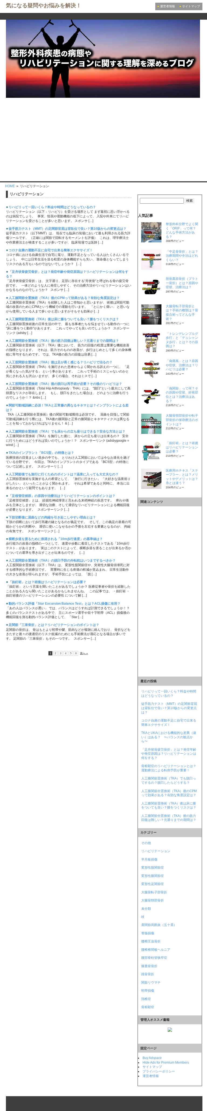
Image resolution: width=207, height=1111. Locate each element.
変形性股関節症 (152, 867)
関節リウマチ (151, 982)
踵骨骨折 (147, 974)
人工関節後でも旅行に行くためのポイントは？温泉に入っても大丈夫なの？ (64, 474)
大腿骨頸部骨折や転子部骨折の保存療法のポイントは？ (182, 420)
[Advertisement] (103, 138)
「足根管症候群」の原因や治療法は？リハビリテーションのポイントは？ (62, 496)
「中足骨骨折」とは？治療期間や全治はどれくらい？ (182, 256)
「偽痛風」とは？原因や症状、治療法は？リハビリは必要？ (182, 365)
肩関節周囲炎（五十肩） (159, 925)
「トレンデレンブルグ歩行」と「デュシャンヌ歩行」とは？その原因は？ (182, 340)
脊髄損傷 (147, 933)
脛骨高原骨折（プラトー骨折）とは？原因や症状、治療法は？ (182, 283)
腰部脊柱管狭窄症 (154, 958)
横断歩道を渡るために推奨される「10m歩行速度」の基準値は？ (56, 539)
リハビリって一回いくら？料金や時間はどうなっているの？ (52, 207)
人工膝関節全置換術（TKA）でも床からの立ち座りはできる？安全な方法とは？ (67, 431)
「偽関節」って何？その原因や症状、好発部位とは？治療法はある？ (182, 394)
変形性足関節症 (152, 884)
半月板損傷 (149, 859)
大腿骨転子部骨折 (154, 892)
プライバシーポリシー (159, 1071)
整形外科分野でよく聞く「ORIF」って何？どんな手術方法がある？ (182, 230)
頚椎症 (146, 999)
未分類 (146, 909)
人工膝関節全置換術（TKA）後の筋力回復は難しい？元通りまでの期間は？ (64, 341)
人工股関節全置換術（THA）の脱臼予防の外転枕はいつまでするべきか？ (62, 560)
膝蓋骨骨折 (149, 966)
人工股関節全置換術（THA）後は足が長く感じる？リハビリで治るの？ (60, 362)
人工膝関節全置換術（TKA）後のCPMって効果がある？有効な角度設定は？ (64, 298)
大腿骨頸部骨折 (152, 900)
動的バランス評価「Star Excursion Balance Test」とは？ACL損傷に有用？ (64, 603)
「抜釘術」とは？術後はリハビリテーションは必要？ (47, 582)
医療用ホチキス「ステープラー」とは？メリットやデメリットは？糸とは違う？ (182, 477)
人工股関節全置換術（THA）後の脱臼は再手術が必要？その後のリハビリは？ (65, 384)
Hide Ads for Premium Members (166, 1062)
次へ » (84, 653)
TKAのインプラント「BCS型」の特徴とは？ (41, 453)
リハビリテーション (155, 851)
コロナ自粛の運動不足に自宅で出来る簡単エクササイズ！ (51, 250)
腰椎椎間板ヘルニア (155, 950)
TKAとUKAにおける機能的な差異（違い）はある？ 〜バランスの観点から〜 (168, 737)
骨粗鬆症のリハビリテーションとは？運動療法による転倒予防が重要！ (168, 768)
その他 (146, 843)
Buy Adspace (152, 1058)
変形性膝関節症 (152, 876)
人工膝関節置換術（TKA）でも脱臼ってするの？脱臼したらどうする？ (168, 780)
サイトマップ (191, 6)
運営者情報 (167, 6)
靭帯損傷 (147, 990)
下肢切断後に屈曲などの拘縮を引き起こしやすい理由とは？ (52, 517)
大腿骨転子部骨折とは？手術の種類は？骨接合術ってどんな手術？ (182, 312)
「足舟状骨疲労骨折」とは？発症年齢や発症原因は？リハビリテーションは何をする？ (168, 754)
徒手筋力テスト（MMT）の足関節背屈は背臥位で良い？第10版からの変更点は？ (67, 229)
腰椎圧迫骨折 (151, 941)
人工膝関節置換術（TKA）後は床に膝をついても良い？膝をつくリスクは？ (64, 319)
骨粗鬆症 (147, 1007)
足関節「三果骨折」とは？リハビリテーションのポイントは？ (54, 625)
